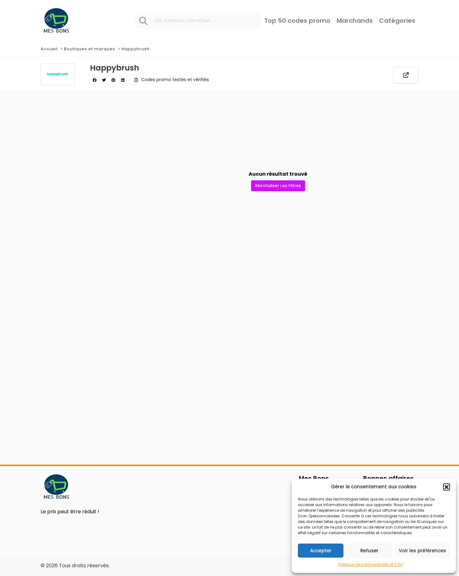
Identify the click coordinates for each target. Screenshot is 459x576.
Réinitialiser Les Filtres (278, 186)
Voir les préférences (422, 550)
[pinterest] (113, 80)
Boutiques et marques (89, 48)
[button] (446, 487)
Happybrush (135, 48)
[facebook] (94, 80)
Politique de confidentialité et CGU (370, 564)
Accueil (49, 48)
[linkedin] (122, 80)
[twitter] (104, 80)
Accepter (321, 550)
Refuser (369, 550)
